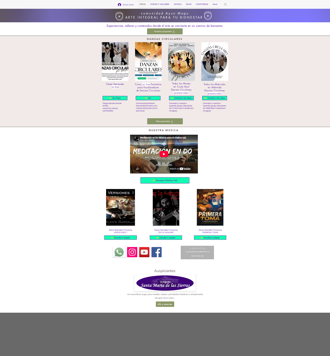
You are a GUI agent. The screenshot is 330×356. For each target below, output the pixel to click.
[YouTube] (144, 252)
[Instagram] (132, 252)
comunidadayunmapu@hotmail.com (198, 252)
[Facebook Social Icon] (156, 252)
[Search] (225, 4)
